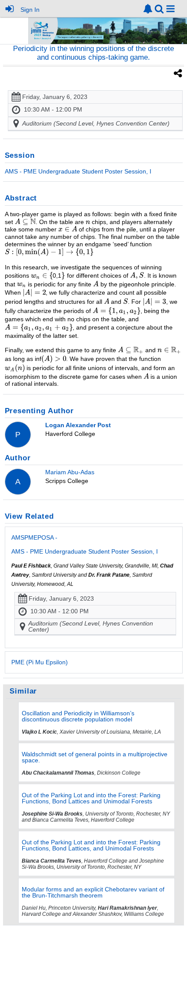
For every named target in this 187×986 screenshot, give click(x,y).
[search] (159, 8)
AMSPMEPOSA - (84, 544)
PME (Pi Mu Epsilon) (39, 662)
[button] (170, 9)
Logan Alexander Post (78, 425)
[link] (148, 9)
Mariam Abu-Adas (69, 472)
